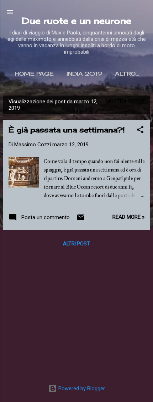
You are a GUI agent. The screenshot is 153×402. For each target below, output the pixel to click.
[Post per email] (80, 220)
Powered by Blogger (81, 388)
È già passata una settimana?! (67, 129)
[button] (140, 130)
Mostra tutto (125, 101)
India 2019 (84, 73)
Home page (34, 73)
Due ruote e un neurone (76, 20)
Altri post (76, 243)
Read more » (128, 217)
